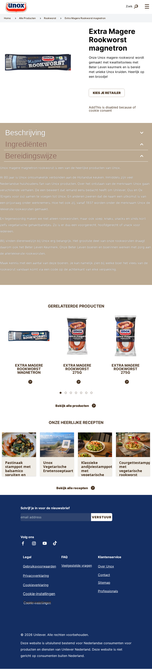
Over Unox (106, 566)
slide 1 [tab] (61, 393)
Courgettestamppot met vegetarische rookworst (134, 468)
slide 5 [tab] (81, 393)
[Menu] (147, 6)
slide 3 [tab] (71, 393)
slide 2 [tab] (66, 393)
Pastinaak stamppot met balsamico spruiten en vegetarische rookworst (18, 472)
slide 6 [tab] (86, 393)
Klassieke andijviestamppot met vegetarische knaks (96, 470)
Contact (104, 575)
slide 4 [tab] (76, 393)
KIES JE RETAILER (107, 93)
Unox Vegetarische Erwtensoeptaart (58, 466)
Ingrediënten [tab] (26, 144)
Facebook (23, 543)
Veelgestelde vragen (76, 565)
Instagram (33, 543)
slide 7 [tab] (91, 393)
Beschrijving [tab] (25, 132)
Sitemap (104, 583)
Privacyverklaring (36, 576)
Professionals (108, 591)
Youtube (44, 543)
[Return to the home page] (16, 7)
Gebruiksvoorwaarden (39, 566)
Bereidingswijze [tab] (31, 155)
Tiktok (55, 543)
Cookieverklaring (35, 585)
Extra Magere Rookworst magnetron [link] (85, 18)
